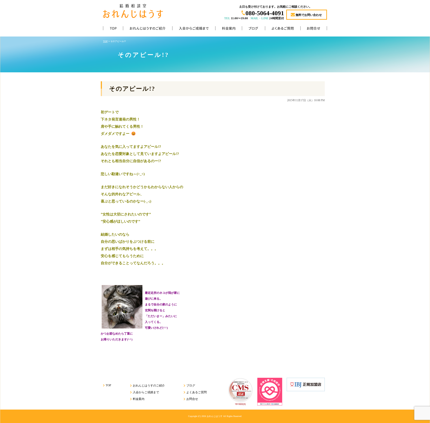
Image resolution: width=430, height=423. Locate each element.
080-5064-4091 (264, 13)
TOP (113, 29)
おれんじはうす (214, 416)
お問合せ (313, 29)
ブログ (253, 29)
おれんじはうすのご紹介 (147, 29)
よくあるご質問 (282, 29)
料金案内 (228, 29)
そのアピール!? (132, 88)
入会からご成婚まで (193, 29)
